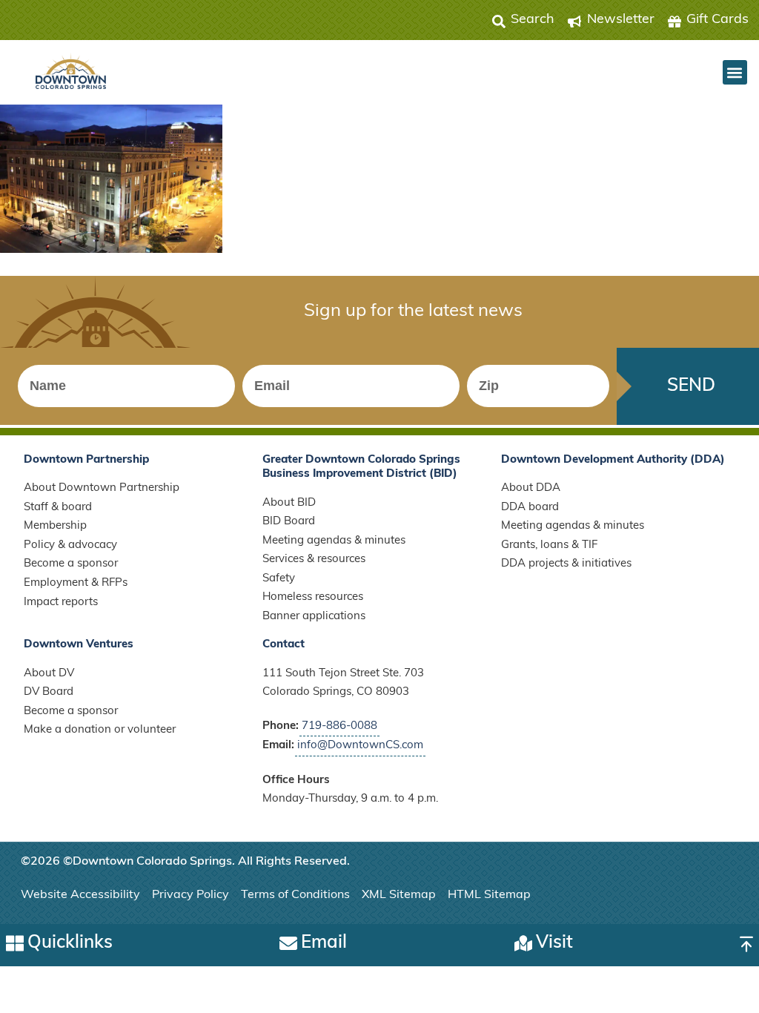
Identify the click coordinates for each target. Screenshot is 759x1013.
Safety (278, 578)
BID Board (288, 521)
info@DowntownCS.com (360, 745)
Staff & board (58, 507)
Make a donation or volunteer (100, 730)
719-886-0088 (339, 726)
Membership (55, 526)
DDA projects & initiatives (566, 564)
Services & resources (313, 559)
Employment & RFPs (75, 583)
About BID (289, 503)
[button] (735, 72)
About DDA (530, 488)
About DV (49, 673)
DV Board (48, 692)
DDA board (530, 507)
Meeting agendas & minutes (333, 541)
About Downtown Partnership (101, 488)
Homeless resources (312, 597)
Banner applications (313, 616)
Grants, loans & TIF (549, 545)
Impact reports (61, 602)
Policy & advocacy (70, 545)
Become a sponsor (71, 564)
